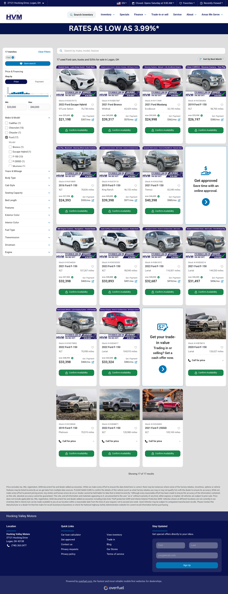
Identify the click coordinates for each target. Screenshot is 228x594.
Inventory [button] (106, 14)
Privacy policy (68, 554)
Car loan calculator (71, 534)
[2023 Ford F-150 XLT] (119, 242)
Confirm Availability (78, 130)
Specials (124, 14)
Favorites (188, 3)
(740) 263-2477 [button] (19, 545)
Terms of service (115, 554)
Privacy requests (69, 549)
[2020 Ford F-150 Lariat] (206, 323)
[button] (25, 3)
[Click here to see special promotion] (114, 28)
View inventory (114, 534)
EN (123, 3)
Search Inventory (83, 14)
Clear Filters (44, 52)
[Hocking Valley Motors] (14, 14)
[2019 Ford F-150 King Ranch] (119, 161)
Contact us (66, 544)
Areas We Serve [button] (211, 14)
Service (177, 14)
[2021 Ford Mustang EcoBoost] (163, 81)
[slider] (5, 96)
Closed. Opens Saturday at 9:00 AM (154, 3)
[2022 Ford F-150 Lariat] (163, 242)
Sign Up (187, 565)
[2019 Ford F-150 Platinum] (76, 404)
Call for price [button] (198, 360)
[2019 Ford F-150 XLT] (206, 81)
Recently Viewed (212, 3)
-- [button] (223, 360)
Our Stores (112, 549)
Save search (30, 63)
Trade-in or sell (159, 14)
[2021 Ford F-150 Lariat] (206, 242)
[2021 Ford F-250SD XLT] (163, 404)
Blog (109, 544)
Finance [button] (138, 14)
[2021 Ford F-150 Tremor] (163, 161)
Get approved (68, 539)
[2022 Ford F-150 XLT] (76, 323)
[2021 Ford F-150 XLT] (76, 242)
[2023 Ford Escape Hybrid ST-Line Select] (76, 81)
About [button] (190, 14)
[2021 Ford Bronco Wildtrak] (119, 81)
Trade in (111, 539)
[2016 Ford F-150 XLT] (76, 161)
